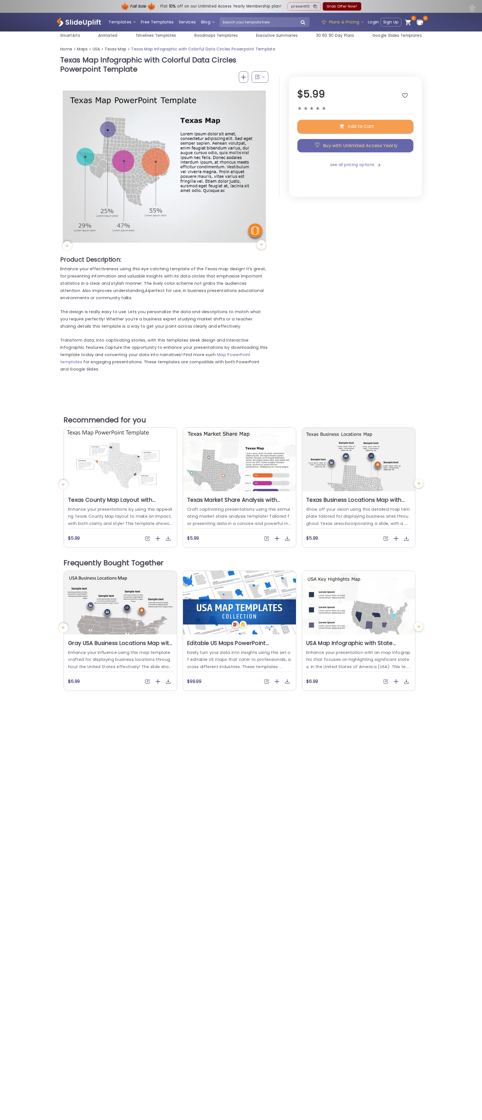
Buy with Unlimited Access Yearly (360, 145)
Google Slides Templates (397, 35)
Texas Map (115, 49)
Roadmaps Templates (216, 35)
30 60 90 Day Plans (335, 35)
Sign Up (391, 22)
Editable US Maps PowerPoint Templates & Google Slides (226, 646)
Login (373, 22)
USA (96, 49)
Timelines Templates (156, 35)
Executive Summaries (277, 35)
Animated (107, 35)
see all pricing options (352, 164)
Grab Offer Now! (342, 6)
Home (66, 49)
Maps (82, 49)
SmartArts (70, 35)
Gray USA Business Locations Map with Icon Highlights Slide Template (120, 646)
